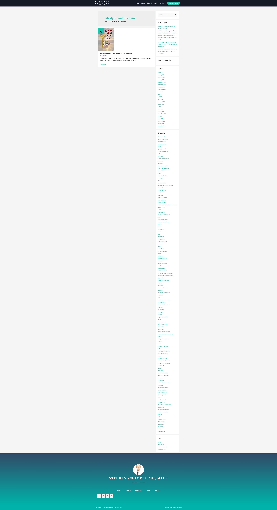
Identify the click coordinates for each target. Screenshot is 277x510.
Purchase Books (173, 3)
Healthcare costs (162, 263)
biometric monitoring (163, 158)
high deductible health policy (165, 273)
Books (143, 3)
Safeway (160, 378)
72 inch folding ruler (163, 139)
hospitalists (161, 283)
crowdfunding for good (164, 214)
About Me (149, 3)
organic (160, 341)
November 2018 (162, 84)
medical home (161, 322)
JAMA (159, 297)
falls (159, 234)
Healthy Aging (161, 268)
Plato (159, 348)
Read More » (103, 64)
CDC (159, 180)
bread (159, 173)
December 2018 (162, 82)
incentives (160, 285)
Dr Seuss (160, 224)
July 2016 (160, 116)
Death (159, 217)
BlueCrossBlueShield (163, 166)
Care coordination (162, 175)
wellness (160, 417)
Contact (161, 3)
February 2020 (161, 77)
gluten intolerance (162, 251)
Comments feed (162, 447)
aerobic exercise (162, 144)
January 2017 (161, 111)
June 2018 (160, 92)
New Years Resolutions (164, 331)
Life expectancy (162, 302)
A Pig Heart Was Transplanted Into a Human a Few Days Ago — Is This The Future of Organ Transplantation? (167, 33)
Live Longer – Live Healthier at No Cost (116, 53)
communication (162, 200)
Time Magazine (162, 395)
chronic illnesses (162, 190)
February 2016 (161, 121)
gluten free (161, 249)
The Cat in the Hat (162, 392)
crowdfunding (161, 212)
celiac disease (161, 183)
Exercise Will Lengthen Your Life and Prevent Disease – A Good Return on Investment (167, 44)
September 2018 (162, 89)
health (159, 253)
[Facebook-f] (99, 496)
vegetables (161, 407)
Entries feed (161, 444)
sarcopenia (161, 380)
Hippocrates (161, 278)
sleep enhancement (163, 382)
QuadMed (160, 370)
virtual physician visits (163, 409)
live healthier (161, 309)
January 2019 (161, 80)
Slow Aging (160, 385)
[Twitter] (103, 496)
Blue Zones (160, 163)
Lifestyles (160, 307)
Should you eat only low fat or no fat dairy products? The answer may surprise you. (167, 51)
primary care (161, 356)
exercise (160, 231)
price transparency (163, 353)
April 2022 (160, 72)
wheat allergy (161, 421)
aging (159, 146)
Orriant (159, 343)
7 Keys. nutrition (162, 136)
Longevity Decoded (163, 317)
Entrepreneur (161, 229)
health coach (161, 256)
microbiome (161, 326)
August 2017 (161, 104)
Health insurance (162, 258)
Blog (155, 3)
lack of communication (164, 300)
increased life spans (163, 287)
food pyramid (161, 239)
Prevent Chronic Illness (164, 351)
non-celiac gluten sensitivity (165, 334)
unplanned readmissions (164, 404)
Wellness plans (161, 419)
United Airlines (161, 402)
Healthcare (161, 261)
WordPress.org (161, 449)
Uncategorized (162, 400)
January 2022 (161, 75)
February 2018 (161, 101)
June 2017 (160, 109)
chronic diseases (162, 188)
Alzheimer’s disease (163, 151)
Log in (159, 442)
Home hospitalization (163, 280)
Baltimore (160, 156)
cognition (160, 195)
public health (161, 365)
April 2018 (160, 97)
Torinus (159, 397)
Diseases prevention (163, 222)
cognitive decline (162, 197)
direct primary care (163, 219)
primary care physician (164, 361)
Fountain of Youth (162, 241)
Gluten (159, 246)
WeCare (160, 414)
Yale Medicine (161, 431)
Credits (120, 507)
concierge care (162, 202)
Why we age (161, 426)
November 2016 (162, 114)
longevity (160, 314)
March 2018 (160, 99)
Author (159, 154)
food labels (161, 236)
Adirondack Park (162, 141)
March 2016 (160, 119)
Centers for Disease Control (165, 185)
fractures (160, 244)
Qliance (160, 368)
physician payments (163, 346)
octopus (160, 336)
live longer (160, 312)
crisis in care (161, 210)
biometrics (160, 161)
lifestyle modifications (163, 305)
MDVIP (159, 319)
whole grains (161, 424)
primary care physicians (164, 363)
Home (138, 3)
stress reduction (162, 390)
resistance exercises (163, 375)
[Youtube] (107, 496)
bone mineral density (163, 168)
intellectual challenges (164, 292)
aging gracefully (162, 149)
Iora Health (160, 295)
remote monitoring (163, 373)
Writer (159, 429)
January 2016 (161, 123)
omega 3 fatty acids (163, 339)
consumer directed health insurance (167, 205)
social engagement (163, 387)
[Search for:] (167, 14)
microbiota (160, 329)
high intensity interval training (165, 275)
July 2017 (160, 106)
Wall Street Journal (163, 412)
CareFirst (160, 178)
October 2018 (161, 87)
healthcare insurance (163, 266)
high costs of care (162, 270)
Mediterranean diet (163, 324)
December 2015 (162, 126)
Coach (159, 193)
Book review (161, 171)
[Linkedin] (111, 496)
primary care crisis (162, 358)
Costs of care (161, 207)
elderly (159, 227)
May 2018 (160, 94)
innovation (160, 290)
